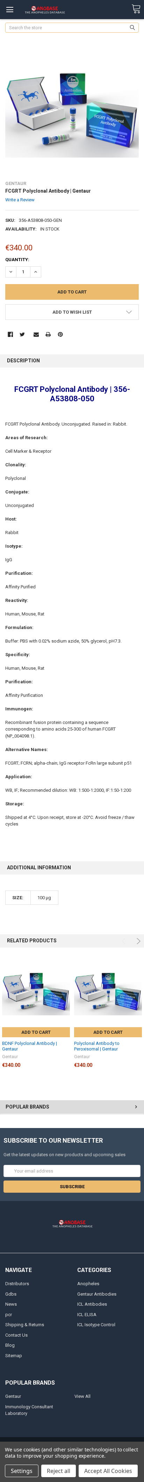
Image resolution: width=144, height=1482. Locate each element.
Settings (22, 1471)
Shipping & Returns (24, 1324)
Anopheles (88, 1283)
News (11, 1304)
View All (82, 1396)
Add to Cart (36, 1032)
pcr (8, 1314)
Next (137, 941)
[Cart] (136, 9)
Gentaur (13, 1396)
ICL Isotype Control (96, 1324)
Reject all (58, 1471)
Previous (124, 941)
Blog (10, 1345)
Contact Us (16, 1335)
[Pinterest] (60, 334)
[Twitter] (22, 334)
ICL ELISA (86, 1314)
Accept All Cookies (108, 1471)
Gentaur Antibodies (96, 1294)
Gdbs (10, 1294)
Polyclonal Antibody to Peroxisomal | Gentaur (97, 1046)
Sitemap (13, 1355)
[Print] (48, 334)
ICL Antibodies (92, 1304)
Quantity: (17, 259)
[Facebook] (10, 334)
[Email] (36, 334)
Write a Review (20, 199)
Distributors (17, 1283)
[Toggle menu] (9, 9)
